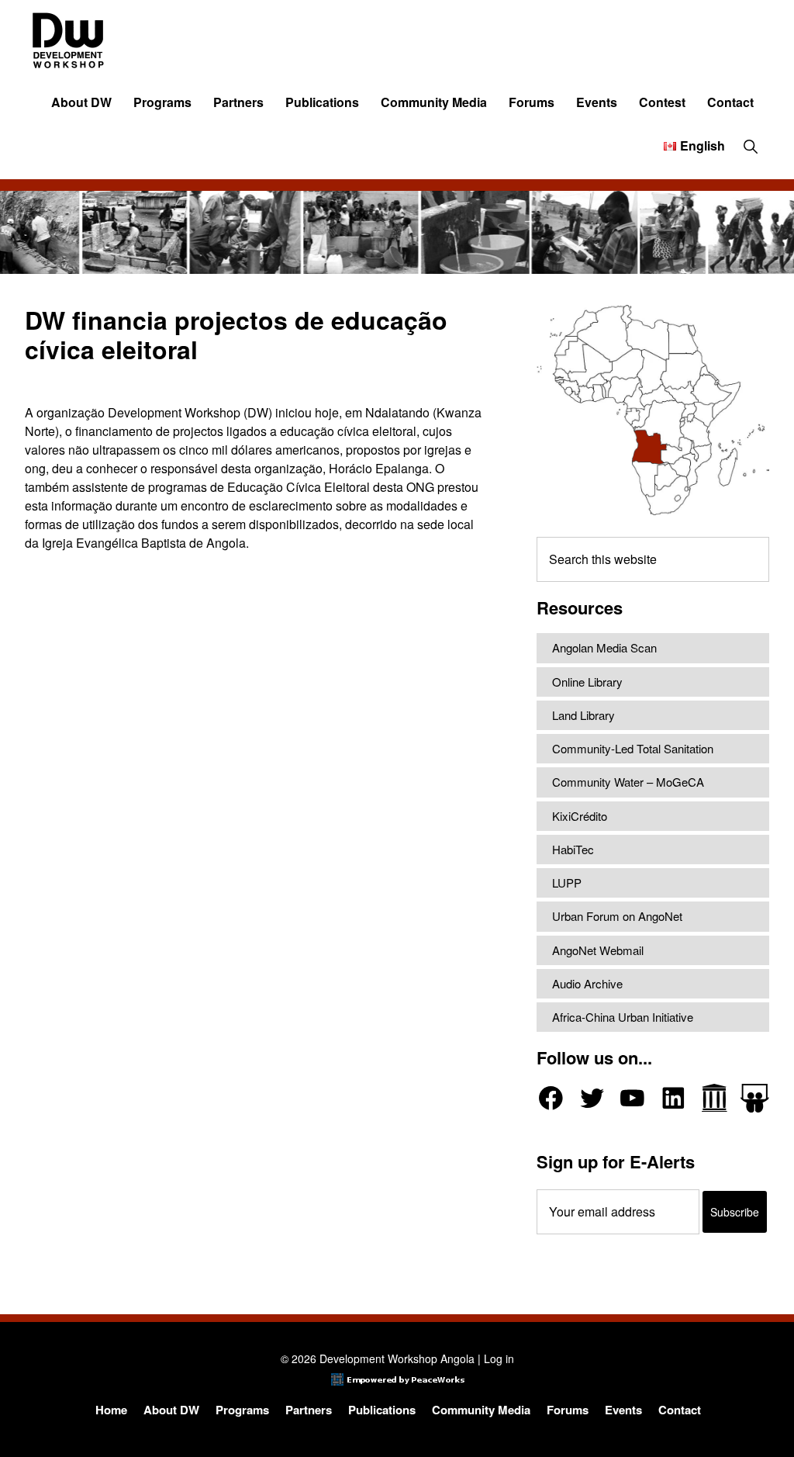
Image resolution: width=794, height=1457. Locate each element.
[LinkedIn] (673, 1098)
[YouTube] (632, 1098)
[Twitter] (592, 1098)
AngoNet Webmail (598, 950)
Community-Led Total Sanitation (632, 748)
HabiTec (573, 849)
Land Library (583, 715)
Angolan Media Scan (604, 647)
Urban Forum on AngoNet (617, 916)
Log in (499, 1358)
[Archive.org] (714, 1098)
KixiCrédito (579, 816)
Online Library (587, 681)
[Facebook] (551, 1098)
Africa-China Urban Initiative (622, 1017)
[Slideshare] (754, 1098)
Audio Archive (587, 983)
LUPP (567, 882)
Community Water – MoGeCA (628, 781)
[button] (750, 146)
